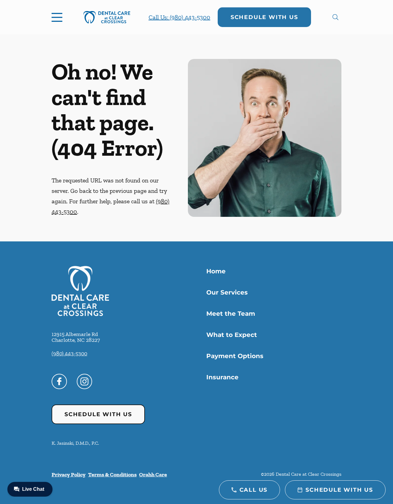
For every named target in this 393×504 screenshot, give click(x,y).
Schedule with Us (264, 17)
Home (216, 271)
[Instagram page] (84, 381)
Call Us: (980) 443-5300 (179, 17)
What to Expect (231, 334)
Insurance (222, 377)
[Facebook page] (59, 381)
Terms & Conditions (112, 474)
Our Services (227, 292)
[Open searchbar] (335, 17)
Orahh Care (153, 474)
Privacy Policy (69, 474)
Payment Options (234, 356)
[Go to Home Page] (107, 17)
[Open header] (58, 17)
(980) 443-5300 (69, 353)
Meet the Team (230, 313)
